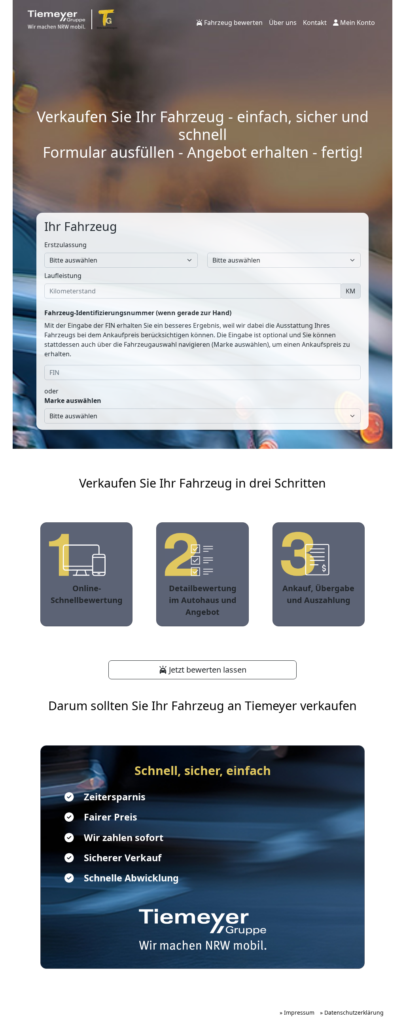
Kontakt (315, 22)
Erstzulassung (65, 244)
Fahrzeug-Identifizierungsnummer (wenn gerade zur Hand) (137, 312)
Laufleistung (62, 275)
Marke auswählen (72, 400)
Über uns (283, 22)
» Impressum (297, 1012)
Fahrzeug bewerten (232, 22)
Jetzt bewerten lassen (206, 669)
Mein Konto (357, 22)
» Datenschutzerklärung (352, 1012)
